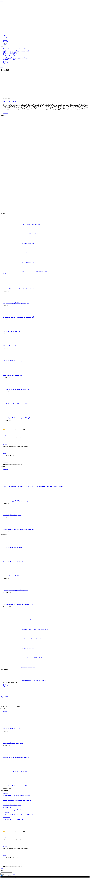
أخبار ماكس (5, 36)
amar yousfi (5, 444)
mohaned (4, 426)
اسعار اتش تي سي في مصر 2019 (11, 101)
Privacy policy (63, 876)
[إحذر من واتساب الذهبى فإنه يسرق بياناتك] (9, 372)
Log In (9, 875)
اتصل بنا (4, 64)
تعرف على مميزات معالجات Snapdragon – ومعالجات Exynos (18, 418)
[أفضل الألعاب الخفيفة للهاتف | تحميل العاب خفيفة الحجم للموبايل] (9, 286)
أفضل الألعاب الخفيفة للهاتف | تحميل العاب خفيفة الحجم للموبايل (16, 48)
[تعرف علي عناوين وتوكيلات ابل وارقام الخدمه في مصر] (9, 300)
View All (5, 115)
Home (1, 67)
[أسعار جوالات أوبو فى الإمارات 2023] (9, 343)
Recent (4, 273)
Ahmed (4, 453)
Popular (4, 274)
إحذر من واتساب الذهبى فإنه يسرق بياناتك (13, 375)
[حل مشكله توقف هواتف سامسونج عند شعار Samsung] (9, 401)
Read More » (5, 113)
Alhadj (4, 435)
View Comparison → (42, 680)
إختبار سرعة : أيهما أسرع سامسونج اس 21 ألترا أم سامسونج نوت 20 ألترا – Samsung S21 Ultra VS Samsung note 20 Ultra (33, 486)
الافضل (4, 61)
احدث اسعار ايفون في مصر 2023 (9, 54)
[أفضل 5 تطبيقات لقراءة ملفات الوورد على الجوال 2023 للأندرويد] (9, 314)
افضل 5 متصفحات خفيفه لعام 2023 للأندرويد (12, 55)
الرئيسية (4, 35)
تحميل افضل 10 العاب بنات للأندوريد (10, 52)
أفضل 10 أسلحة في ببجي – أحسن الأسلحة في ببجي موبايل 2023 (15, 58)
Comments (5, 275)
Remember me (5, 875)
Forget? (13, 874)
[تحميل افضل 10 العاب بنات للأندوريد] (9, 329)
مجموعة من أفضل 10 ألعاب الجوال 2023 (12, 361)
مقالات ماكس (6, 38)
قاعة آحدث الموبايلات (7, 37)
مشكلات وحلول (6, 62)
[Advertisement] (45, 21)
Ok (59, 876)
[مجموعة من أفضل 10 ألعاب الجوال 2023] (9, 358)
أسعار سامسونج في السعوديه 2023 (10, 56)
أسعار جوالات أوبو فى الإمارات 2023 (10, 53)
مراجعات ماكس (6, 41)
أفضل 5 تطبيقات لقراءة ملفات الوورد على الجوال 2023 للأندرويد (16, 51)
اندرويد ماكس (5, 63)
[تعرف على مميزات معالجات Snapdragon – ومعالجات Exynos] (9, 415)
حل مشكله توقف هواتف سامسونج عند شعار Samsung (16, 403)
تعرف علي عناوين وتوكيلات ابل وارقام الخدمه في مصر (14, 50)
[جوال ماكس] (9, 11)
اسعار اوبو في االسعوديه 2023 (9, 59)
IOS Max (5, 40)
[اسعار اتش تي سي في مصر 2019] (27, 97)
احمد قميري (5, 462)
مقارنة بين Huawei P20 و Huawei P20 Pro (30, 680)
